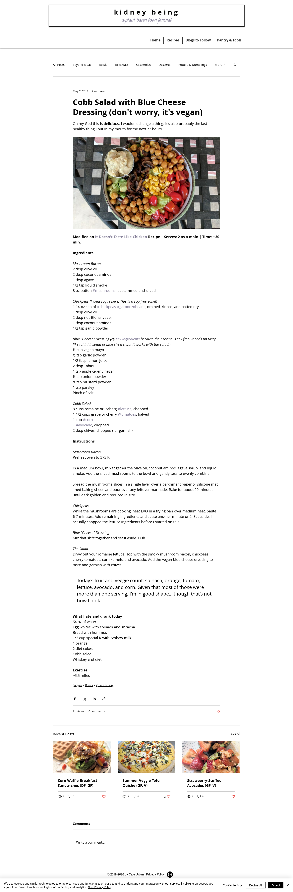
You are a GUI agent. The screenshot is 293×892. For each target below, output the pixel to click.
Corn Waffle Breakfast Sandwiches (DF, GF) (77, 783)
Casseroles (143, 65)
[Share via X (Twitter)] (84, 699)
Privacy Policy (155, 874)
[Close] (288, 885)
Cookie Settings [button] (233, 885)
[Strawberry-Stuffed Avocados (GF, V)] (211, 757)
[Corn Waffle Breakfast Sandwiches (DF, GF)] (82, 757)
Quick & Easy (104, 685)
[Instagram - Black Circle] (170, 874)
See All (235, 733)
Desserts (164, 65)
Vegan (78, 685)
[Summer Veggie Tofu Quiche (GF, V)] (146, 757)
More (218, 65)
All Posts (59, 65)
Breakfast (121, 65)
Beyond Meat (82, 65)
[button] (229, 40)
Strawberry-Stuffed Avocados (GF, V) (204, 783)
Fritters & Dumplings (192, 65)
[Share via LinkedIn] (94, 699)
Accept (275, 885)
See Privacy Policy (99, 887)
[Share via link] (104, 699)
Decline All (255, 885)
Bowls (103, 65)
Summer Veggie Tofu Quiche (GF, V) (141, 783)
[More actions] (217, 91)
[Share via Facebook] (75, 699)
